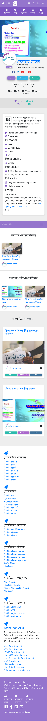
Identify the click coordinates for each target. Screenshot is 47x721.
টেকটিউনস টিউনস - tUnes (14, 551)
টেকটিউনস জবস (10, 480)
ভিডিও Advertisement (13, 649)
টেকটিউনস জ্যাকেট (11, 462)
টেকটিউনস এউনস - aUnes (14, 557)
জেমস (19, 103)
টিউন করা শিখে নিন (11, 504)
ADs (41, 13)
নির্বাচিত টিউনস (9, 563)
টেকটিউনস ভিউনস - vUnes (14, 554)
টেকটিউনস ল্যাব (10, 474)
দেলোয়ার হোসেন (28, 61)
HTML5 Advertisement (14, 652)
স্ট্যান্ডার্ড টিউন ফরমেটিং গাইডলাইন (17, 588)
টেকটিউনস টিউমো (10, 535)
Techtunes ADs (14, 628)
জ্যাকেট (7, 13)
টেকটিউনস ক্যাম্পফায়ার (12, 616)
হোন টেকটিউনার (10, 498)
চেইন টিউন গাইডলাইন (12, 585)
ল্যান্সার (24, 13)
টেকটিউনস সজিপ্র (10, 510)
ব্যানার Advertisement (13, 646)
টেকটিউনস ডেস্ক (10, 465)
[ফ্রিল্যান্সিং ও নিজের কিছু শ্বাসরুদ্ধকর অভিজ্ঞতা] (12, 248)
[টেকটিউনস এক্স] (16, 707)
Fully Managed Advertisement (17, 670)
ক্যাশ (30, 101)
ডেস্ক (15, 13)
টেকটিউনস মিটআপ (11, 532)
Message (34, 78)
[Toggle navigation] (41, 224)
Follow (11, 78)
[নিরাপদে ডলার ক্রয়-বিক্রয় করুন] (12, 291)
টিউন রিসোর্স (8, 591)
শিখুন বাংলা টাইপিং (11, 501)
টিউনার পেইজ (7, 224)
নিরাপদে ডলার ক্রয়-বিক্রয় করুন (20, 388)
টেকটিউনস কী (9, 495)
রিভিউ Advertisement (12, 661)
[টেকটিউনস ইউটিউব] (21, 707)
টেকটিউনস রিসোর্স (10, 507)
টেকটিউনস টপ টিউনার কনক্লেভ (15, 529)
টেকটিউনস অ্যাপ (29, 700)
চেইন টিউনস (8, 566)
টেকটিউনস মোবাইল (19, 700)
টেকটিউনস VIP (10, 610)
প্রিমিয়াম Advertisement (13, 664)
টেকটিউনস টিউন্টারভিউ (12, 607)
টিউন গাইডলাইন (10, 582)
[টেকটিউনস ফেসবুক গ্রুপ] (11, 707)
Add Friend (22, 78)
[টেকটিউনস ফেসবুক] (6, 707)
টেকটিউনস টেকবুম (11, 471)
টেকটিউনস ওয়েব (8, 700)
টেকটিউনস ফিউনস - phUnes (15, 560)
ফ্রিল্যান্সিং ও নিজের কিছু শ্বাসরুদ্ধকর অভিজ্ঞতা (22, 332)
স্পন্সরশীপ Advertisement (14, 667)
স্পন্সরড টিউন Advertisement (15, 655)
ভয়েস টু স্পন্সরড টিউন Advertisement (19, 658)
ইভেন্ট (32, 13)
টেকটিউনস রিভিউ (10, 468)
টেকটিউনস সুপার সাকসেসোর (14, 613)
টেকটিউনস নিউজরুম (11, 477)
